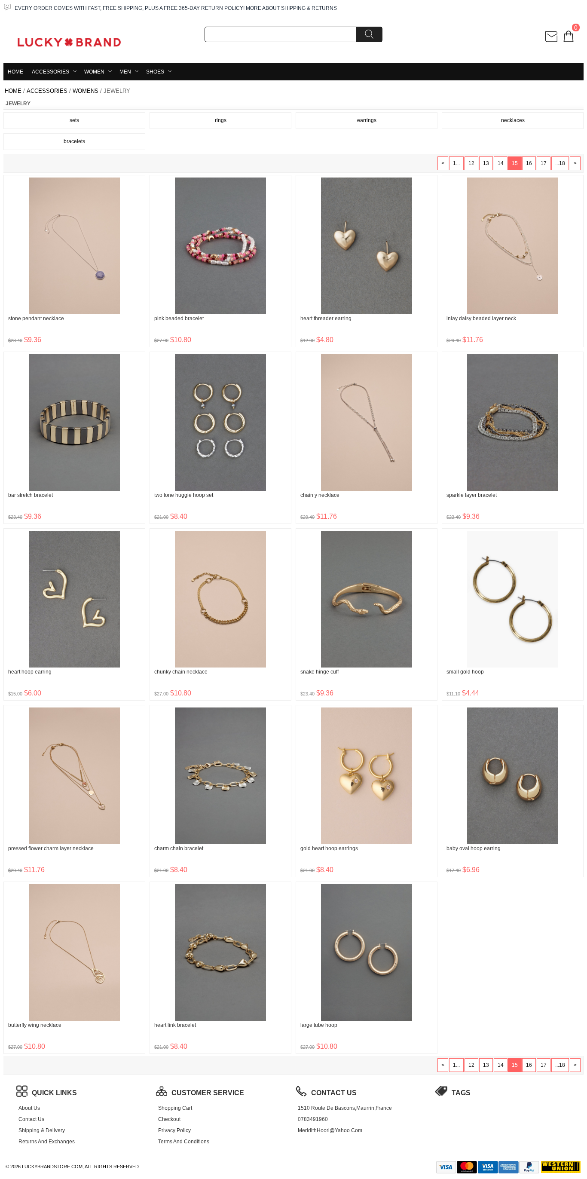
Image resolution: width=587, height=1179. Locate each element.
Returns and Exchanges (46, 1142)
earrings (366, 120)
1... (456, 163)
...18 (560, 163)
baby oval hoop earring (473, 848)
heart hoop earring (30, 672)
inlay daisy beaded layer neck (481, 318)
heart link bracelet (175, 1025)
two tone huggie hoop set (183, 495)
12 (471, 163)
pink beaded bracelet (179, 318)
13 (486, 163)
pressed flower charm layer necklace (51, 848)
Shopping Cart (175, 1108)
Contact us (31, 1119)
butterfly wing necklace (34, 1025)
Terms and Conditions (183, 1142)
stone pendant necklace (36, 318)
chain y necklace (319, 495)
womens (85, 91)
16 (529, 163)
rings (220, 120)
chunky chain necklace (181, 672)
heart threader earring (326, 318)
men (125, 72)
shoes (155, 72)
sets (74, 120)
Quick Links (54, 1092)
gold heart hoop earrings (329, 848)
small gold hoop (465, 672)
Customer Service (207, 1092)
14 (501, 163)
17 (544, 163)
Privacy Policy (174, 1130)
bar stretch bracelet (30, 495)
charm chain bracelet (178, 848)
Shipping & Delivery (41, 1130)
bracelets (74, 141)
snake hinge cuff (319, 672)
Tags (461, 1092)
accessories (50, 72)
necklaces (513, 120)
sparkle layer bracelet (471, 495)
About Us (29, 1108)
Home (15, 72)
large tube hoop (318, 1025)
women (94, 72)
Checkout (169, 1119)
